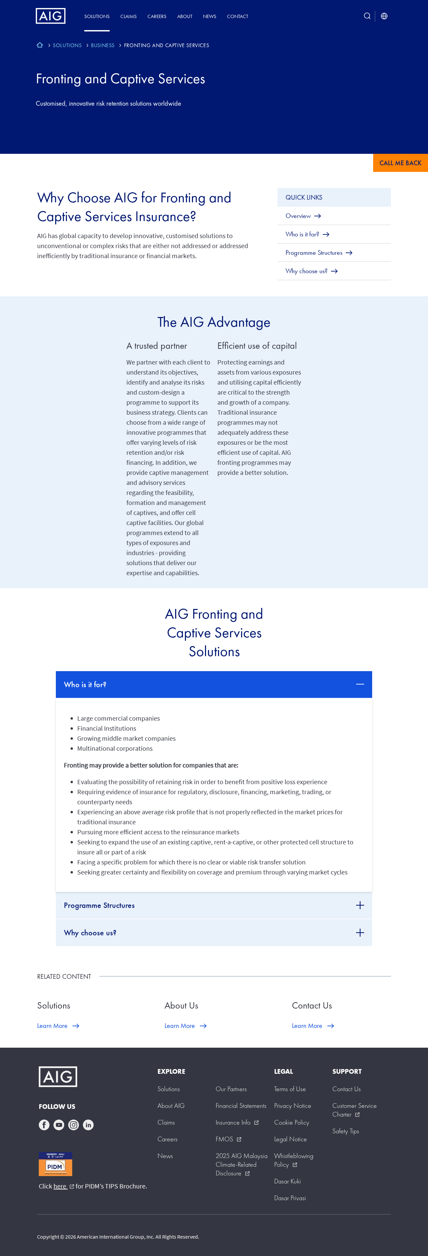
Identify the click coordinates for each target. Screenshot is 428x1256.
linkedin (88, 1125)
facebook (44, 1125)
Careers (157, 16)
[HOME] (40, 45)
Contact (237, 16)
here (64, 1186)
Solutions (97, 16)
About (184, 16)
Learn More (52, 1025)
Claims (128, 16)
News (209, 16)
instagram (73, 1125)
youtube (59, 1125)
